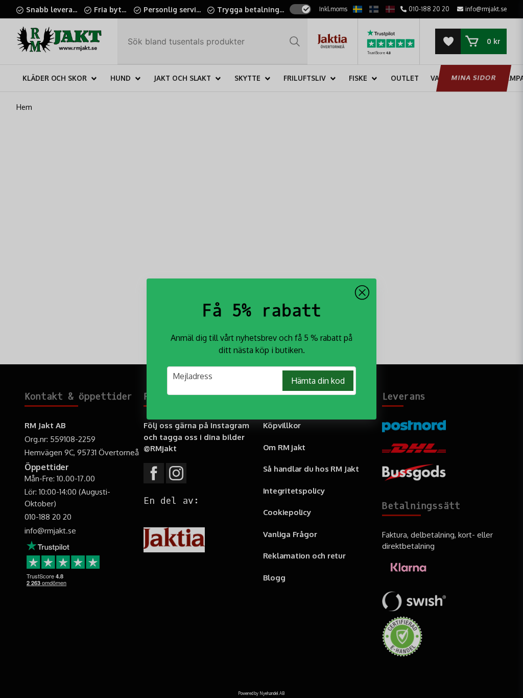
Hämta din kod (318, 381)
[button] (362, 293)
